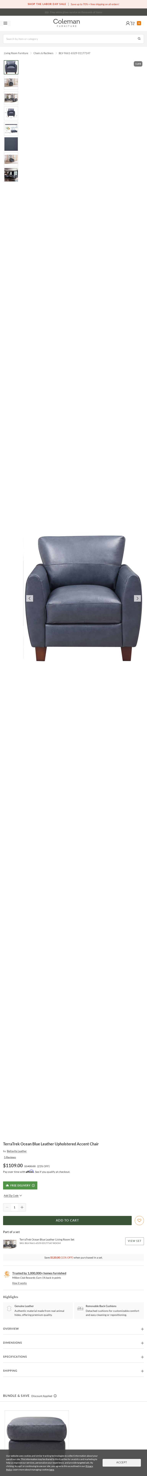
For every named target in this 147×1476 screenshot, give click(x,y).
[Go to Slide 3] (11, 98)
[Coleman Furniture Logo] (66, 23)
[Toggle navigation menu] (5, 23)
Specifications (15, 1357)
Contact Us (88, 11)
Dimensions (12, 1343)
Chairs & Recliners (43, 53)
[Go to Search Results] (139, 39)
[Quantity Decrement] (7, 1207)
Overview (11, 1329)
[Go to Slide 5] (11, 129)
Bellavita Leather (17, 1151)
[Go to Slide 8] (11, 175)
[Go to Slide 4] (11, 113)
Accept (121, 1462)
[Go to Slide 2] (11, 83)
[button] (128, 23)
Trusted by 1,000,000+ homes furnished (39, 1273)
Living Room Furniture (16, 53)
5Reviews (10, 1157)
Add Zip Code (11, 1195)
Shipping (10, 1371)
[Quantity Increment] (22, 1207)
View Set (134, 1241)
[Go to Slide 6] (11, 144)
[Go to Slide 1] (11, 67)
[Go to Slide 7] (11, 159)
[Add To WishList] (139, 1220)
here (51, 1469)
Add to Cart (67, 1220)
